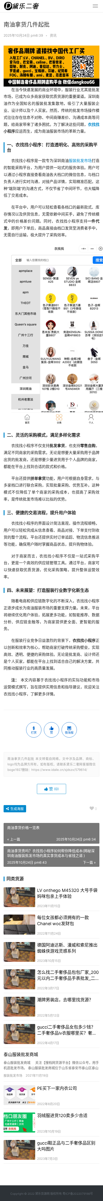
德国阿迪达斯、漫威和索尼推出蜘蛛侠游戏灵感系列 (67, 948)
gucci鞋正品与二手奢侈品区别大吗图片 (66, 1146)
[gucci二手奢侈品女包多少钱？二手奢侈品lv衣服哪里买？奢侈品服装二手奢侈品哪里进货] (19, 1034)
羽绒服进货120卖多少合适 (62, 1115)
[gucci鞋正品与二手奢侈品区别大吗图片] (19, 1150)
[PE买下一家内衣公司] (19, 1095)
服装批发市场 (80, 160)
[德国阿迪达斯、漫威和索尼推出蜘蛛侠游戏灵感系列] (19, 952)
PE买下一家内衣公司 (57, 1088)
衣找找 (93, 124)
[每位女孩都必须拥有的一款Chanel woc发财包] (19, 925)
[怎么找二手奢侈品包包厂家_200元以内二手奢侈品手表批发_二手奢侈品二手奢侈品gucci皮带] (19, 979)
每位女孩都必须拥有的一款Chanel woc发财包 (63, 920)
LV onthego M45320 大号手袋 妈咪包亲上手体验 (67, 893)
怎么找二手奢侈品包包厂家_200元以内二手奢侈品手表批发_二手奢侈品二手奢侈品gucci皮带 (68, 975)
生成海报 (16, 809)
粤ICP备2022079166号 (78, 1193)
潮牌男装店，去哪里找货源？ (65, 999)
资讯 (53, 35)
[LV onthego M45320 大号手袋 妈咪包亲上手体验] (19, 897)
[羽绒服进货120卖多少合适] (19, 1123)
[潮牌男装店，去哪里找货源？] (19, 1007)
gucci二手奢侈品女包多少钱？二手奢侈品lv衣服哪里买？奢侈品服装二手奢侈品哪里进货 (67, 1030)
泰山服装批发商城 (21, 1054)
